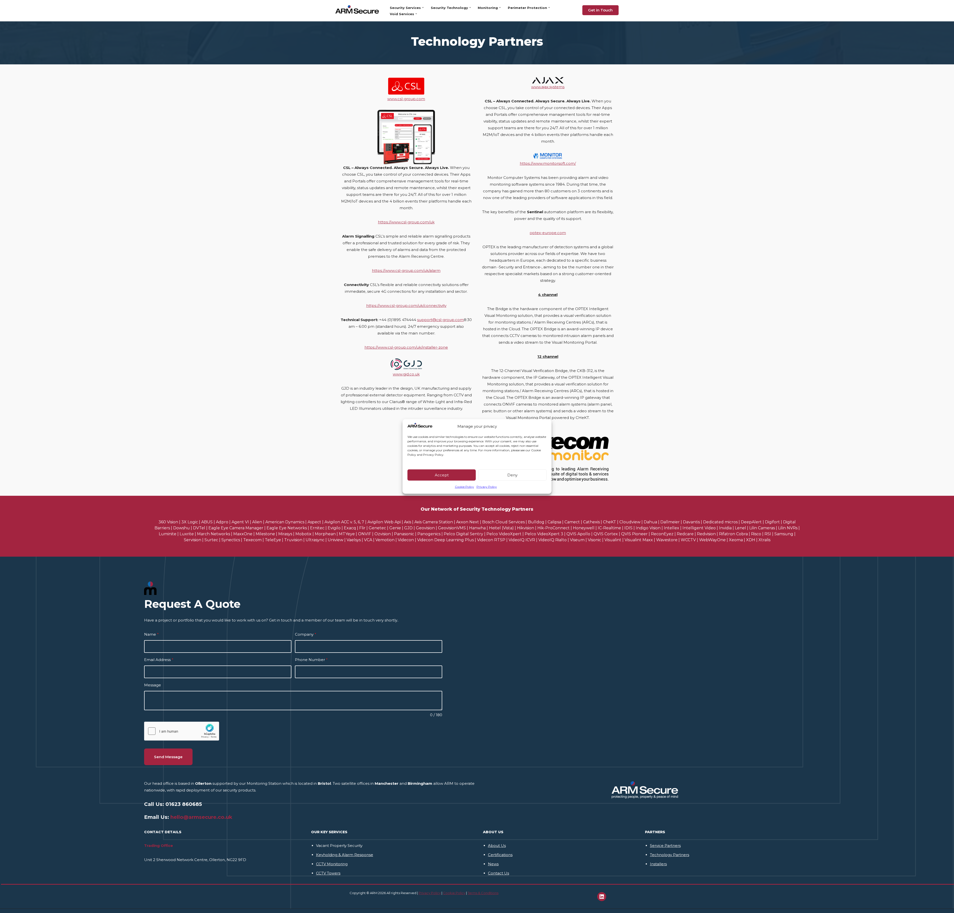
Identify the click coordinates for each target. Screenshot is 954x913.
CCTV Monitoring (332, 864)
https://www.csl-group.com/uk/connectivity (406, 305)
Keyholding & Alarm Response (344, 854)
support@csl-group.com (440, 319)
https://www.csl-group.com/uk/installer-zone (406, 347)
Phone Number (311, 659)
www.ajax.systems (547, 86)
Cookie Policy (464, 487)
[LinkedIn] (601, 896)
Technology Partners (669, 854)
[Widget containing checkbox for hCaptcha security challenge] (181, 731)
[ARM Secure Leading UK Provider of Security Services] (358, 9)
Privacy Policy (487, 487)
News (493, 864)
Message (152, 685)
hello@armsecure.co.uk (201, 817)
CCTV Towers (328, 873)
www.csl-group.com (406, 98)
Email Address (158, 659)
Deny (512, 475)
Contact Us (498, 873)
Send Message (168, 756)
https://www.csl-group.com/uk (406, 222)
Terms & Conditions (483, 893)
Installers (658, 864)
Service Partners (665, 845)
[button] (423, 7)
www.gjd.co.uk (406, 374)
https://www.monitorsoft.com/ (548, 163)
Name (151, 634)
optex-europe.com (548, 232)
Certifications (500, 854)
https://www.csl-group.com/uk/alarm (406, 270)
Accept (442, 475)
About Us (497, 845)
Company (305, 634)
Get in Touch (600, 10)
